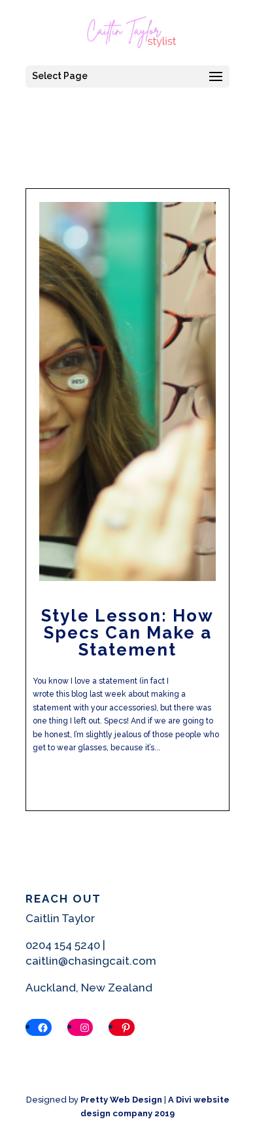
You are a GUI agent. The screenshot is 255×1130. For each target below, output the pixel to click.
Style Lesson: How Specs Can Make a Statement (127, 632)
